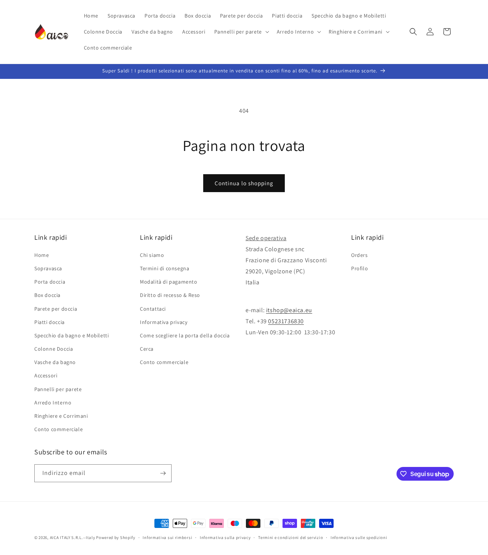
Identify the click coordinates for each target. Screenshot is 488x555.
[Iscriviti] (162, 473)
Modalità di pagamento (168, 281)
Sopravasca (48, 268)
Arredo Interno (52, 402)
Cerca (147, 348)
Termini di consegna (164, 268)
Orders (359, 255)
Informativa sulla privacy (225, 537)
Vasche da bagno (55, 362)
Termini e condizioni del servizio (290, 537)
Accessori (45, 375)
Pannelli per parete (58, 389)
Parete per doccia (55, 308)
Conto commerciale (58, 429)
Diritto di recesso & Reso (170, 295)
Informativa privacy (163, 322)
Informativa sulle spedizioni (359, 537)
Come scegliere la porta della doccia (185, 335)
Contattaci (153, 308)
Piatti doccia (49, 322)
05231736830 (286, 321)
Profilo (359, 268)
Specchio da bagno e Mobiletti (71, 335)
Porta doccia (49, 281)
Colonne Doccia (53, 348)
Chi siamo (152, 255)
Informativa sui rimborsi (167, 537)
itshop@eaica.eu (289, 310)
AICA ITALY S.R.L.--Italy (72, 537)
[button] (241, 32)
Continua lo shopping (244, 183)
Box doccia (47, 295)
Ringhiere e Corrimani (61, 415)
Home (41, 255)
